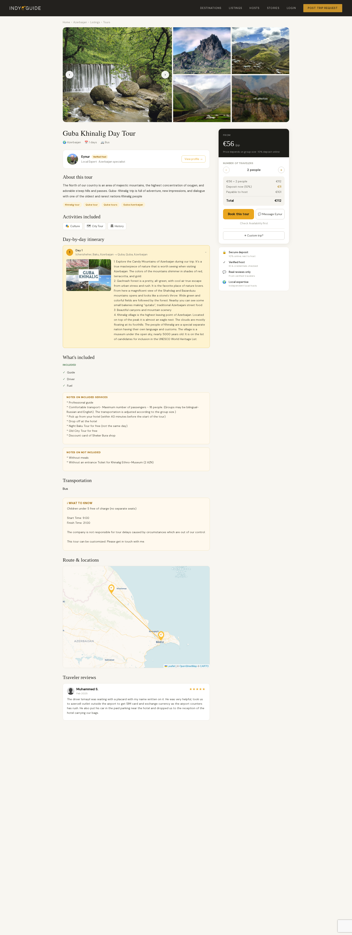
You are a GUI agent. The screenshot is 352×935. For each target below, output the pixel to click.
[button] (161, 635)
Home (66, 22)
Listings (235, 8)
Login (291, 8)
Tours (106, 22)
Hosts (255, 8)
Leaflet (171, 666)
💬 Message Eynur (270, 214)
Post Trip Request (323, 8)
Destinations (211, 8)
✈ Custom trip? (253, 235)
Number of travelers (238, 163)
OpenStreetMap (188, 666)
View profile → (193, 159)
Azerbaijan (80, 22)
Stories (273, 8)
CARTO (204, 666)
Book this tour (238, 214)
